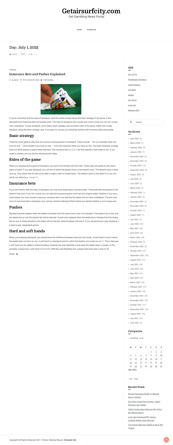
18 (131, 363)
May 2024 (134, 228)
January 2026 (135, 152)
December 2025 (136, 156)
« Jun (130, 379)
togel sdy (132, 105)
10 (161, 355)
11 (131, 359)
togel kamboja (134, 85)
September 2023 (137, 255)
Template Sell (70, 440)
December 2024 (136, 201)
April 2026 (134, 138)
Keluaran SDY (133, 110)
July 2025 (134, 179)
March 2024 (135, 237)
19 (136, 363)
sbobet (131, 95)
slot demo (132, 100)
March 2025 (135, 188)
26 (136, 366)
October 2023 (135, 251)
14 (146, 359)
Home (79, 30)
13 (141, 359)
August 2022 (135, 314)
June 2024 (134, 224)
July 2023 (134, 264)
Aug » (136, 379)
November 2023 (136, 246)
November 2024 (136, 206)
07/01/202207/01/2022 (31, 80)
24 (161, 363)
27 (141, 366)
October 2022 (135, 305)
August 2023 (135, 260)
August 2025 (135, 174)
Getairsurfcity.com (91, 11)
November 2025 (136, 161)
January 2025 (135, 197)
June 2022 (134, 323)
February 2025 (136, 192)
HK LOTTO (132, 74)
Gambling (91, 30)
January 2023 (135, 291)
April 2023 (134, 278)
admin (16, 80)
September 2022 (137, 309)
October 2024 (135, 210)
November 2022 (136, 300)
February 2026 (136, 147)
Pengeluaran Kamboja (137, 79)
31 (161, 366)
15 (151, 359)
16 (156, 359)
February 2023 (136, 287)
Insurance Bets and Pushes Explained (37, 74)
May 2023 (134, 273)
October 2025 (135, 165)
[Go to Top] (166, 439)
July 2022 (134, 318)
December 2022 (136, 296)
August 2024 (135, 215)
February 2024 (136, 242)
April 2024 (134, 233)
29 (151, 366)
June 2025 (134, 183)
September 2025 (137, 170)
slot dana (132, 90)
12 (136, 359)
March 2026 (135, 143)
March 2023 (135, 282)
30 (156, 366)
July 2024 (134, 219)
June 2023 (134, 269)
